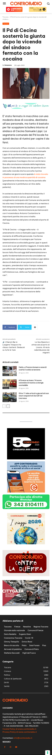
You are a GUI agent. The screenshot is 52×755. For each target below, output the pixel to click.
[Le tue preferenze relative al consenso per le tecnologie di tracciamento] (47, 752)
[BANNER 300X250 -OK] (26, 459)
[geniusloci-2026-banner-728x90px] (26, 108)
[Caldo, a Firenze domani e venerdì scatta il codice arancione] (10, 371)
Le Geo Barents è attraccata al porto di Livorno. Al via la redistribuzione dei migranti (40, 347)
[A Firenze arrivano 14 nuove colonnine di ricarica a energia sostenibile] (10, 384)
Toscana (5, 24)
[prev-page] (4, 406)
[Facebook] (5, 747)
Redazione (8, 65)
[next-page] (8, 406)
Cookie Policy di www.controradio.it (19, 729)
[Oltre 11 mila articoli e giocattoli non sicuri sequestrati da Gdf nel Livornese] (10, 397)
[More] (35, 327)
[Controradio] (26, 3)
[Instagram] (10, 747)
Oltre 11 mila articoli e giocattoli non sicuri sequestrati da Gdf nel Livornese (34, 395)
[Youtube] (16, 747)
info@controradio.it (23, 738)
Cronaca (5, 375)
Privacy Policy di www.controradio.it (20, 732)
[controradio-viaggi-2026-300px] (26, 492)
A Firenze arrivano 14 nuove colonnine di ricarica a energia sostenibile (31, 382)
